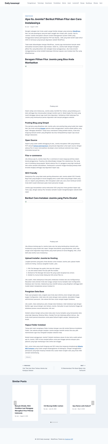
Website (28, 357)
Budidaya (89, 3)
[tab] (50, 422)
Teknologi (40, 3)
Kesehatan (48, 3)
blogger (43, 128)
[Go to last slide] (15, 403)
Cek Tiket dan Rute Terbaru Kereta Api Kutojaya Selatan (35, 368)
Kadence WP (69, 439)
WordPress (76, 31)
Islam (69, 3)
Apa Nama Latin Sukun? (82, 406)
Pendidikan (57, 3)
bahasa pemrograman (40, 146)
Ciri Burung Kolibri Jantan (53, 406)
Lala (28, 26)
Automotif (76, 3)
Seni (101, 3)
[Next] (92, 403)
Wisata (96, 3)
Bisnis (64, 3)
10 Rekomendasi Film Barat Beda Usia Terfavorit (73, 368)
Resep (82, 3)
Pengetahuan (31, 3)
